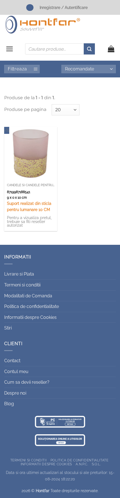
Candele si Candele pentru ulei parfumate (30, 185)
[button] (9, 49)
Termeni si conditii (22, 285)
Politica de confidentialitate (31, 306)
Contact (12, 360)
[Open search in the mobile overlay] (60, 48)
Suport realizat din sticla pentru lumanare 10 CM (29, 206)
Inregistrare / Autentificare (64, 7)
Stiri (8, 328)
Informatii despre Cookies (30, 317)
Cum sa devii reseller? (26, 382)
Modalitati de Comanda (28, 295)
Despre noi (15, 393)
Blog (9, 403)
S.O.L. (96, 464)
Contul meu (16, 371)
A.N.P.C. (82, 464)
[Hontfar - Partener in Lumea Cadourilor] (42, 24)
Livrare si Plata (19, 274)
